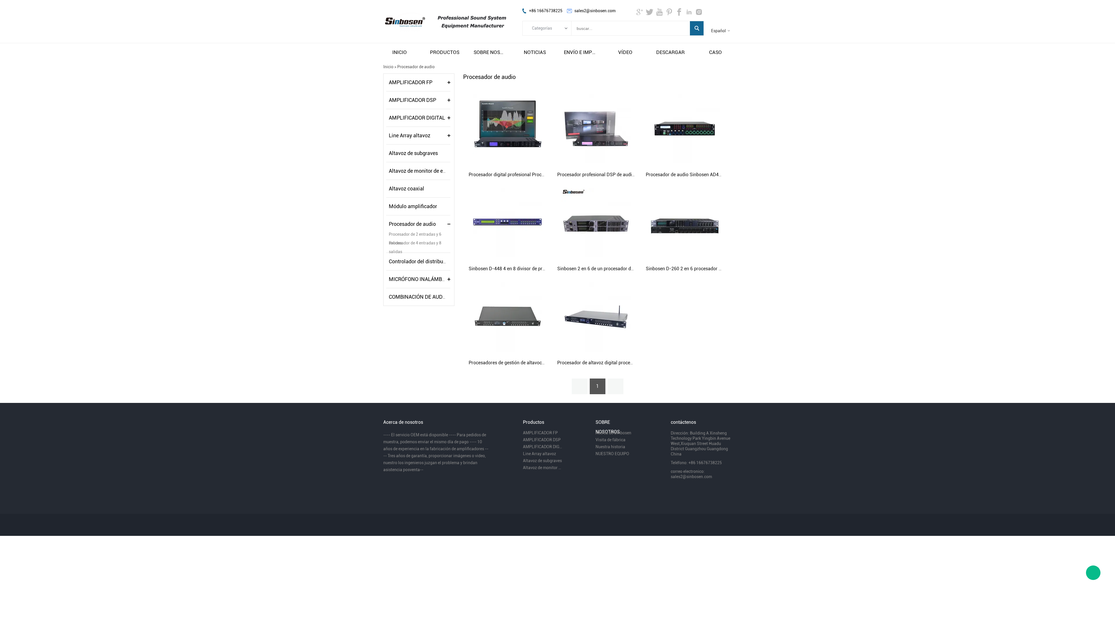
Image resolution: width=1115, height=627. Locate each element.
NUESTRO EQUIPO (612, 453)
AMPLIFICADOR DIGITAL (417, 118)
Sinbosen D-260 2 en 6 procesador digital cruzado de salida (707, 268)
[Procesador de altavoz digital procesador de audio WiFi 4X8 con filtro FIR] (596, 316)
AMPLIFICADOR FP (410, 82)
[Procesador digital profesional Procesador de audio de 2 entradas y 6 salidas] (507, 128)
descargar (670, 52)
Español (718, 30)
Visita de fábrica (610, 439)
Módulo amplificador (413, 206)
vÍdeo (625, 52)
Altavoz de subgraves (413, 153)
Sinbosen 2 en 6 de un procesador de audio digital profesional (620, 268)
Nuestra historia (610, 446)
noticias (535, 52)
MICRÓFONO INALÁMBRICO (421, 279)
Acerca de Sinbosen (613, 432)
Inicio (388, 66)
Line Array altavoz (409, 135)
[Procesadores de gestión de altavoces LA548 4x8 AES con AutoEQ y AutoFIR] (507, 316)
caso (715, 52)
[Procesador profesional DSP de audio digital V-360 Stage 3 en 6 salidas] (596, 128)
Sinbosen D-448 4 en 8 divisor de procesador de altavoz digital (533, 268)
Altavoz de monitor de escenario (426, 171)
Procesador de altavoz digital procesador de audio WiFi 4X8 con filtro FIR (632, 362)
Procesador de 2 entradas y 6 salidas (415, 235)
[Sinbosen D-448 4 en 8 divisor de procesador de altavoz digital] (507, 222)
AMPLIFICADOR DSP (412, 100)
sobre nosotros (490, 52)
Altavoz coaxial (406, 188)
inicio (399, 52)
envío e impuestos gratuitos (580, 52)
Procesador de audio (416, 66)
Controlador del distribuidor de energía (433, 261)
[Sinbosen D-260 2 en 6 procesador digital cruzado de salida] (685, 222)
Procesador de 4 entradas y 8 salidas (415, 244)
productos (444, 52)
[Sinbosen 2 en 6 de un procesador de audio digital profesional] (596, 222)
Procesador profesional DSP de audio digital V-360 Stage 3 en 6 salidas (631, 174)
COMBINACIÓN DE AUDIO (418, 297)
